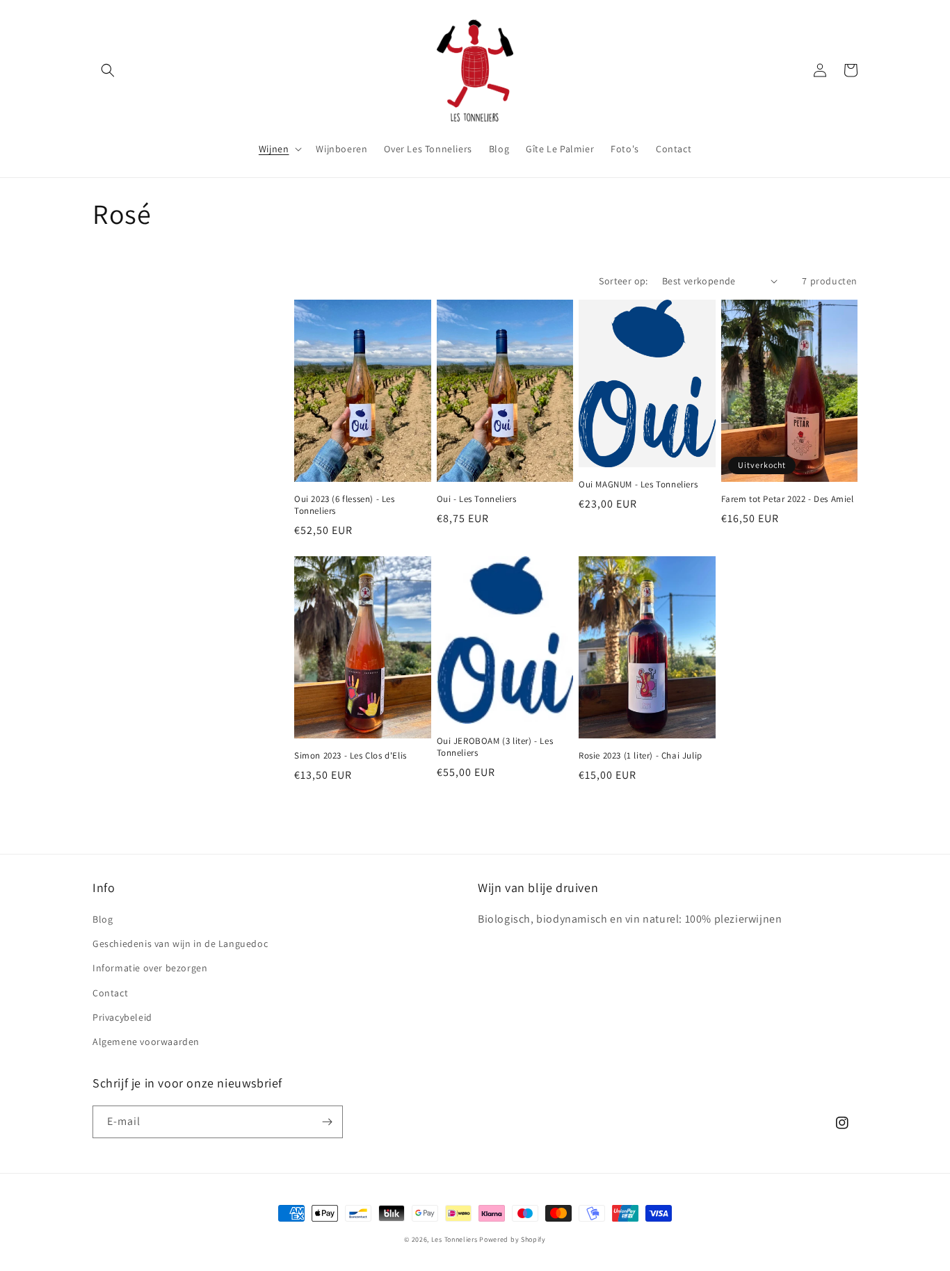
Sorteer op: (623, 281)
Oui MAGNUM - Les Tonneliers (638, 484)
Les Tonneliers (454, 1239)
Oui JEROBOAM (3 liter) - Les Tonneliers (495, 747)
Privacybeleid (122, 1017)
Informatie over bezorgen (149, 968)
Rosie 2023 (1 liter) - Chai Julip (640, 755)
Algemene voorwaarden (146, 1041)
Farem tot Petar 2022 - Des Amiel (787, 499)
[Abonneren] (327, 1122)
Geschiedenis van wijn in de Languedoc (180, 943)
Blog (102, 919)
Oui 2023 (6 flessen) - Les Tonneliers (344, 505)
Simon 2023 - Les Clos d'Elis (350, 755)
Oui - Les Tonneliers (477, 499)
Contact (110, 993)
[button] (107, 70)
